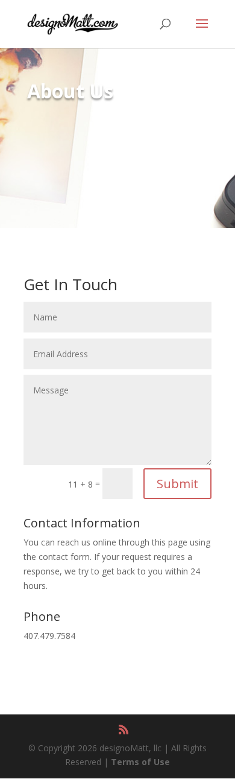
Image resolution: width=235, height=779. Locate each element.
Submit (177, 483)
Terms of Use (140, 762)
